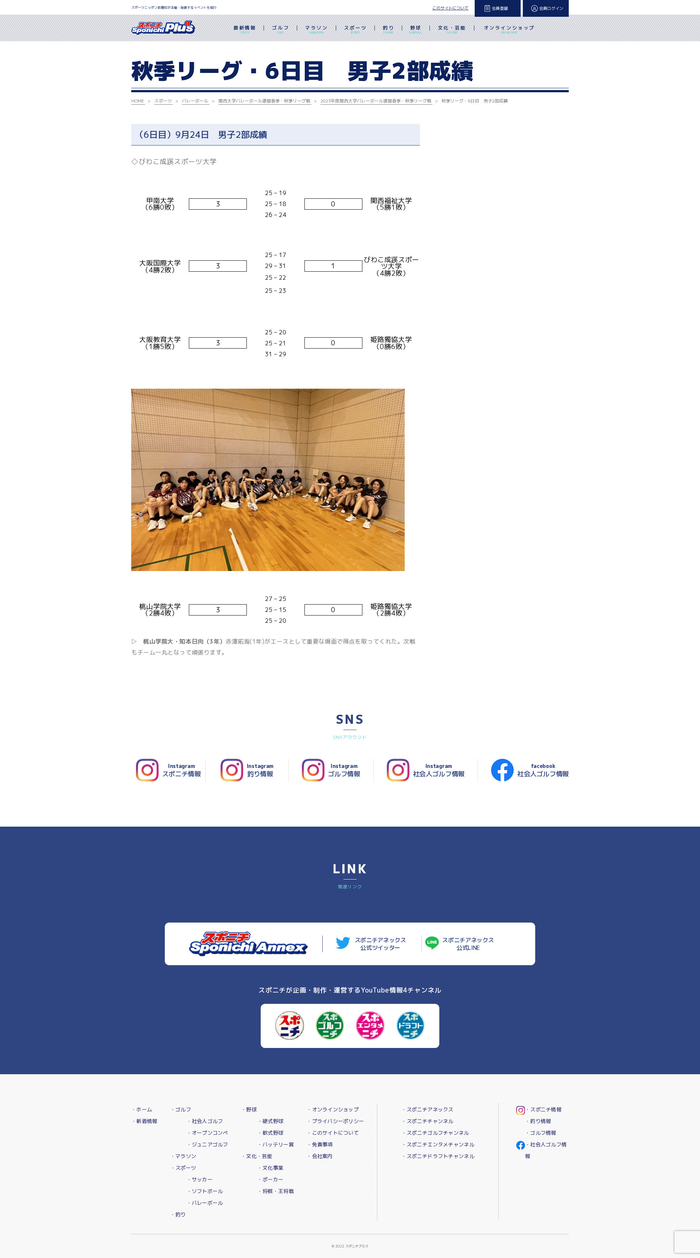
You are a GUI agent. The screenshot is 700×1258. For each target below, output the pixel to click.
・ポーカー (270, 1179)
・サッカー (200, 1179)
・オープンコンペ (207, 1132)
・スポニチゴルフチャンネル (435, 1132)
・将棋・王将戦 (275, 1191)
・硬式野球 (270, 1121)
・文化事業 (270, 1167)
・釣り (178, 1214)
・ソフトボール (205, 1191)
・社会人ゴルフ (205, 1121)
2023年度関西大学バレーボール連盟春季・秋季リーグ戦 (375, 101)
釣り (388, 29)
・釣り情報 (538, 1121)
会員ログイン (551, 8)
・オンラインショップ (333, 1109)
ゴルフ (280, 29)
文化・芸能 (452, 29)
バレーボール (195, 101)
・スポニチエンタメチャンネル (437, 1144)
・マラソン (183, 1156)
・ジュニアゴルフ (207, 1144)
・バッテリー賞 (275, 1144)
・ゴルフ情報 (540, 1132)
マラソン (316, 29)
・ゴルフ (180, 1109)
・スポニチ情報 (543, 1109)
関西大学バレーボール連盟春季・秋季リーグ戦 (264, 101)
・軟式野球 (270, 1132)
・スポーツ (183, 1167)
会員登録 (500, 8)
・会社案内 (319, 1156)
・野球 (249, 1109)
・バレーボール (205, 1202)
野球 (415, 29)
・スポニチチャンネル (427, 1121)
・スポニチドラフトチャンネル (437, 1156)
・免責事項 (319, 1144)
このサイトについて (450, 8)
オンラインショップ (509, 29)
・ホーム (141, 1109)
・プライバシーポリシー (335, 1121)
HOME (137, 101)
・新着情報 (144, 1121)
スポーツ (355, 29)
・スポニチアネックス (427, 1109)
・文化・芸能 (256, 1156)
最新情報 (244, 29)
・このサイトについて (333, 1132)
